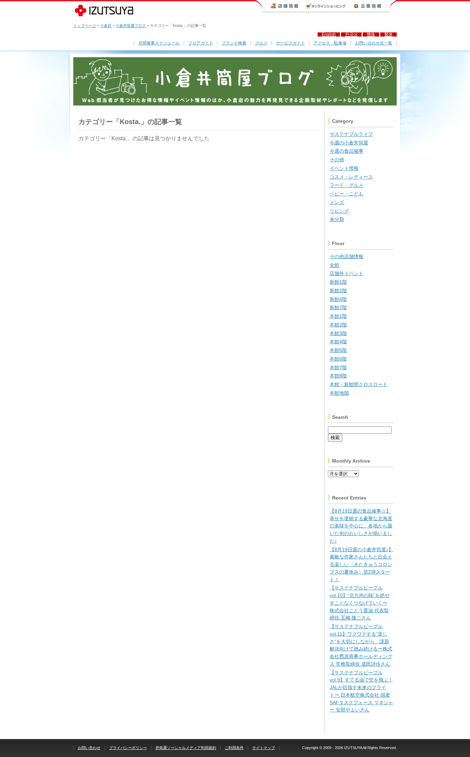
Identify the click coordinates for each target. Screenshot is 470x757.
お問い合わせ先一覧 (373, 43)
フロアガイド (200, 43)
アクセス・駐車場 (329, 43)
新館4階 (338, 299)
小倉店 (105, 25)
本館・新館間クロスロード (358, 384)
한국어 (351, 34)
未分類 (337, 219)
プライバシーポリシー (128, 748)
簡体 (371, 34)
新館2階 (338, 290)
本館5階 (338, 350)
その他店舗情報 (346, 256)
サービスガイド (290, 43)
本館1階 (338, 316)
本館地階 (339, 393)
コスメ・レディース (351, 177)
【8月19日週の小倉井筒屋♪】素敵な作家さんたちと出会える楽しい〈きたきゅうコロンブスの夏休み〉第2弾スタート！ (361, 564)
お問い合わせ (89, 748)
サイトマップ (263, 748)
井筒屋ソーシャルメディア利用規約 (186, 748)
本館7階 (338, 367)
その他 (337, 159)
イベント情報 (344, 168)
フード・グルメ (346, 185)
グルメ (261, 43)
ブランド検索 (234, 43)
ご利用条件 (234, 748)
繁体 (388, 34)
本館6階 (338, 359)
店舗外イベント (346, 273)
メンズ (337, 202)
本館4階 (338, 341)
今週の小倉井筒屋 (349, 142)
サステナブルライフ (351, 134)
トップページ (84, 25)
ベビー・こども (346, 193)
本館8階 (338, 375)
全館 (334, 265)
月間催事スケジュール (159, 43)
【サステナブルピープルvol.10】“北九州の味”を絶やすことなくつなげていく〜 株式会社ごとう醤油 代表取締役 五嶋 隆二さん (359, 602)
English (329, 34)
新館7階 (338, 307)
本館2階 (338, 324)
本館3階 (338, 333)
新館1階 (338, 282)
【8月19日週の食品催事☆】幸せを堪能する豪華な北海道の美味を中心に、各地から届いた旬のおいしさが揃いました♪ (361, 526)
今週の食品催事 (346, 151)
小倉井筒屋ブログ (131, 25)
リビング (339, 211)
